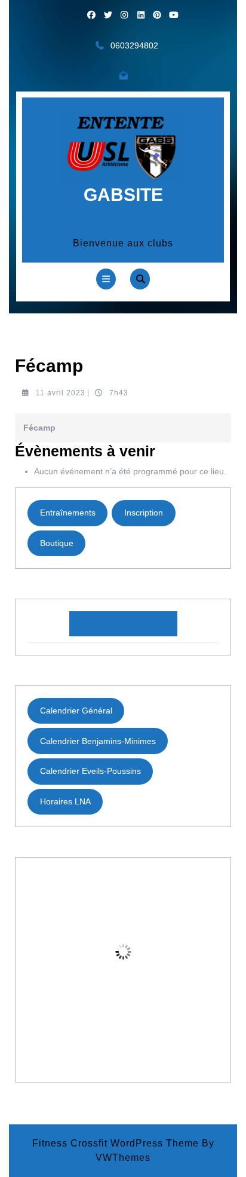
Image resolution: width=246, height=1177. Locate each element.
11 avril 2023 (60, 393)
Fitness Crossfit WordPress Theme (115, 1143)
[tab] (106, 279)
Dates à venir (123, 623)
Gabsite (123, 195)
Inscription (143, 512)
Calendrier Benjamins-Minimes (98, 741)
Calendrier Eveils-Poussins (90, 771)
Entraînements (68, 512)
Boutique (56, 543)
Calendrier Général (76, 710)
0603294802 (134, 45)
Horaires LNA (65, 801)
